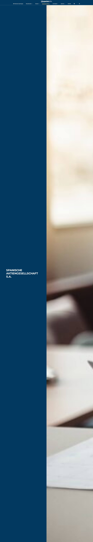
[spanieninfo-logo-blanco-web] (46, 0)
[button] (79, 3)
